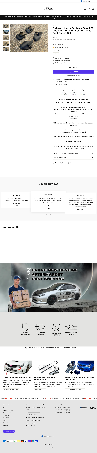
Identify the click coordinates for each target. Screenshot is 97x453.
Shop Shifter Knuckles (75, 389)
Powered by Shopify (48, 447)
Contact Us (6, 422)
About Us (5, 425)
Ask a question (60, 157)
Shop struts (39, 389)
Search (5, 407)
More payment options (73, 75)
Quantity (56, 50)
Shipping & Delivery (8, 410)
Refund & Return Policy (9, 417)
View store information (61, 84)
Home (54, 25)
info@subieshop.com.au (34, 412)
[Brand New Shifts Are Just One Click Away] (79, 368)
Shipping (62, 39)
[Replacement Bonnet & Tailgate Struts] (48, 368)
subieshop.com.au (32, 414)
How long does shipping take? (66, 153)
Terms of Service (7, 412)
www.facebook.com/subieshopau (36, 417)
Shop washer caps (11, 389)
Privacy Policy (6, 415)
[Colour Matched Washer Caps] (17, 368)
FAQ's (4, 420)
